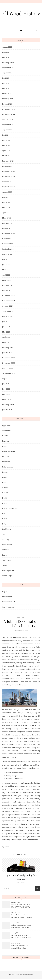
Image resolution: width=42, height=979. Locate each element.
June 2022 (6, 264)
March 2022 (6, 280)
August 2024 (7, 130)
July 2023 (5, 197)
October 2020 (7, 368)
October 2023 (7, 181)
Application (6, 425)
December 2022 (8, 233)
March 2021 (6, 342)
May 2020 (6, 394)
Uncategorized (8, 570)
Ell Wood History (21, 13)
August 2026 (7, 47)
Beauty (5, 436)
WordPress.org (8, 607)
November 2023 (8, 176)
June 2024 (6, 140)
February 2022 (8, 285)
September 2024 (8, 124)
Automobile (6, 430)
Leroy (6, 847)
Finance (5, 477)
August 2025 (7, 73)
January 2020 (7, 409)
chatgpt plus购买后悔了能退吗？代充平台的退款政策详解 (20, 906)
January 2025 (7, 104)
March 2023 (6, 218)
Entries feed (7, 596)
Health (4, 498)
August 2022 (7, 254)
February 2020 (8, 404)
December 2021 (8, 295)
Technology (6, 560)
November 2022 (8, 238)
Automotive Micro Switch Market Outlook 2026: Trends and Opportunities (21, 936)
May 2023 (6, 207)
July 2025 (5, 78)
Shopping (5, 539)
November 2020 (8, 363)
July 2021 (5, 321)
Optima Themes (27, 975)
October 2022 (7, 244)
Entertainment (7, 467)
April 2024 (6, 150)
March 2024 (6, 156)
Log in (4, 591)
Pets (4, 524)
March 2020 (6, 399)
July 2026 (5, 52)
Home (4, 503)
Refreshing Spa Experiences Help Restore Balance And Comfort (21, 926)
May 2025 (6, 88)
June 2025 (6, 83)
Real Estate (6, 529)
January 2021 (7, 352)
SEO (3, 534)
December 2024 (8, 109)
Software (5, 550)
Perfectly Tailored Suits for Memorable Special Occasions (21, 916)
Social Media (7, 544)
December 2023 (8, 171)
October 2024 (7, 119)
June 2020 (6, 389)
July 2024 (5, 135)
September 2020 (8, 373)
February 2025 (8, 99)
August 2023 (7, 192)
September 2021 (8, 311)
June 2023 (6, 202)
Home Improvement (10, 508)
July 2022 (5, 259)
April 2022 (6, 275)
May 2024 (6, 145)
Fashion (5, 472)
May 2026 (6, 57)
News (4, 518)
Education (6, 461)
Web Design (7, 575)
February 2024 (8, 161)
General (5, 493)
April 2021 (6, 337)
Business (5, 441)
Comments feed (8, 602)
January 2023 (7, 228)
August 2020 (7, 378)
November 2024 (8, 114)
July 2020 (5, 384)
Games (5, 487)
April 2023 (6, 213)
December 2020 (8, 358)
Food (4, 482)
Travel (4, 565)
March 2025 (6, 93)
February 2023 (8, 223)
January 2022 (7, 290)
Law (3, 513)
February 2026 (8, 62)
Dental (4, 446)
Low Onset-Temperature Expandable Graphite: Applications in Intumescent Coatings (20, 947)
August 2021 (7, 316)
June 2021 (6, 327)
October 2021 (7, 306)
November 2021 (8, 301)
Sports (4, 555)
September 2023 (8, 187)
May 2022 (6, 270)
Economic (6, 456)
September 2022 (8, 249)
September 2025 (8, 67)
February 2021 (8, 347)
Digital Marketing (8, 451)
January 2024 (7, 166)
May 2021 (6, 332)
